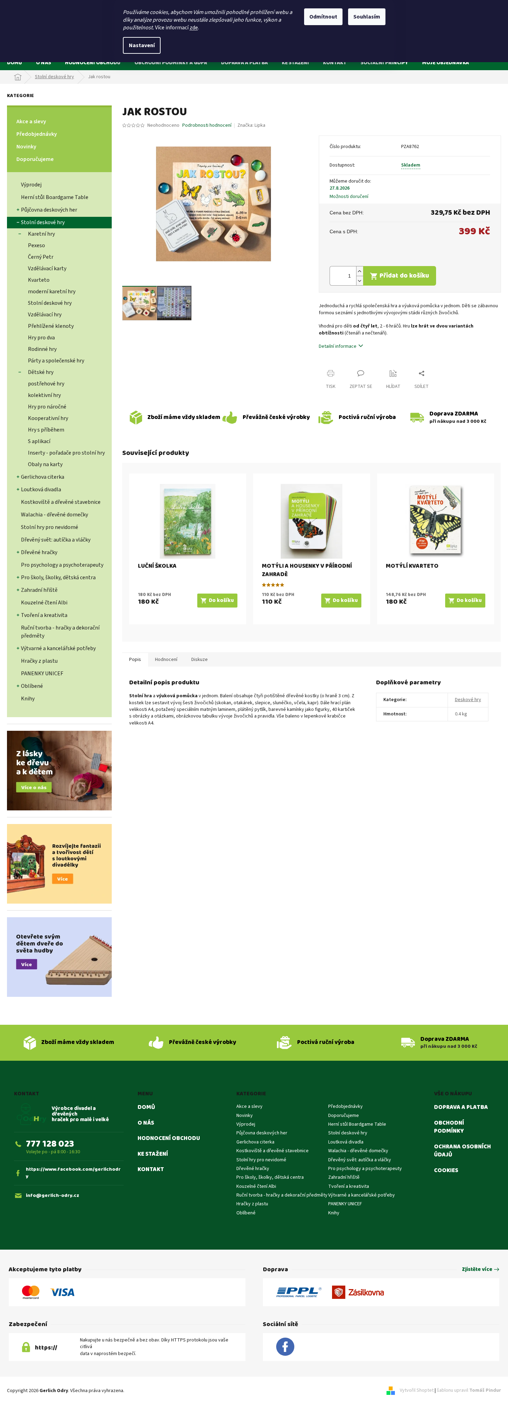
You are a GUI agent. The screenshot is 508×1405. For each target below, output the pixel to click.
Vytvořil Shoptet (417, 1390)
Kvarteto (39, 280)
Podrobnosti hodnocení (206, 125)
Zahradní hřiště (39, 590)
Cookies (446, 1171)
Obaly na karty (45, 464)
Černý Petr (40, 257)
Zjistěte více (477, 1269)
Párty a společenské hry (56, 361)
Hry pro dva (41, 337)
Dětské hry (40, 372)
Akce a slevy (31, 121)
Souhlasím (366, 17)
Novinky (26, 146)
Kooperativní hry (48, 418)
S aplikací (39, 441)
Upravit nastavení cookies (152, 1390)
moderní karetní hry (51, 291)
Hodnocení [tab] (166, 659)
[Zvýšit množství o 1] (359, 271)
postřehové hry (46, 384)
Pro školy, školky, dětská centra (58, 577)
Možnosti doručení (349, 196)
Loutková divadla (41, 489)
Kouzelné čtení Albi (44, 602)
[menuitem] (14, 62)
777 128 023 (50, 1144)
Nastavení (142, 45)
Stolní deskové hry (43, 222)
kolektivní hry (44, 395)
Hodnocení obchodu (169, 1138)
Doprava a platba (461, 1107)
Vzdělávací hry (44, 314)
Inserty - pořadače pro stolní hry (66, 453)
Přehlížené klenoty (51, 326)
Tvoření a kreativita (44, 615)
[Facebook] (285, 1347)
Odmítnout (323, 17)
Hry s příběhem (46, 430)
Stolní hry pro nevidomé (49, 527)
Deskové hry (468, 699)
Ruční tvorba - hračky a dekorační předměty (60, 632)
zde (194, 27)
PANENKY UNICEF (42, 673)
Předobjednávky (36, 134)
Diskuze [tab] (199, 659)
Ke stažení (153, 1154)
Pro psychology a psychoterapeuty (62, 565)
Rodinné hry (42, 349)
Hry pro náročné (47, 407)
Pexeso (36, 245)
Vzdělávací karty (47, 268)
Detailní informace (337, 346)
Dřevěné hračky (39, 552)
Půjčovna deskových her (49, 210)
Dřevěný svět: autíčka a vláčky (55, 540)
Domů (146, 1107)
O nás (146, 1123)
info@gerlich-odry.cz (52, 1195)
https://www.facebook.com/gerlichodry (73, 1173)
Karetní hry (41, 234)
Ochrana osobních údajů (462, 1151)
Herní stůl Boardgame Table (54, 197)
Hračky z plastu (39, 661)
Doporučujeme (35, 159)
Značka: (251, 125)
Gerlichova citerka (42, 477)
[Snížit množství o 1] (359, 280)
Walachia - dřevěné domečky (54, 514)
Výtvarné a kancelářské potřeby (58, 648)
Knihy (28, 698)
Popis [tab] (135, 659)
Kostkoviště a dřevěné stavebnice (61, 502)
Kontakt (151, 1169)
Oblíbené (32, 686)
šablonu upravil (469, 1390)
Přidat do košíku (404, 275)
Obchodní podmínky (449, 1127)
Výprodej (31, 185)
